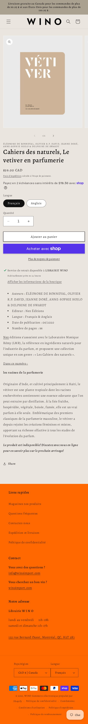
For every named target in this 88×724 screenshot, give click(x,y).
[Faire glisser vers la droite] (53, 135)
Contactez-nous (19, 523)
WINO (28, 695)
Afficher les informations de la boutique (34, 282)
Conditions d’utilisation (32, 707)
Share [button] (12, 464)
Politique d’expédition (61, 707)
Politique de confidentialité (27, 542)
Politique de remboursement (46, 714)
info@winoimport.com (24, 573)
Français (14, 203)
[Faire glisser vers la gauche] (34, 135)
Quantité (8, 213)
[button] (8, 21)
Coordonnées (67, 701)
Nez (6, 337)
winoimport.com (20, 588)
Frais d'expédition (12, 175)
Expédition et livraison (24, 533)
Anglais (36, 203)
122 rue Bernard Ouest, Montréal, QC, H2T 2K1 (42, 637)
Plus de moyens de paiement (44, 259)
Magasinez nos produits (25, 504)
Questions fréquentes (23, 513)
